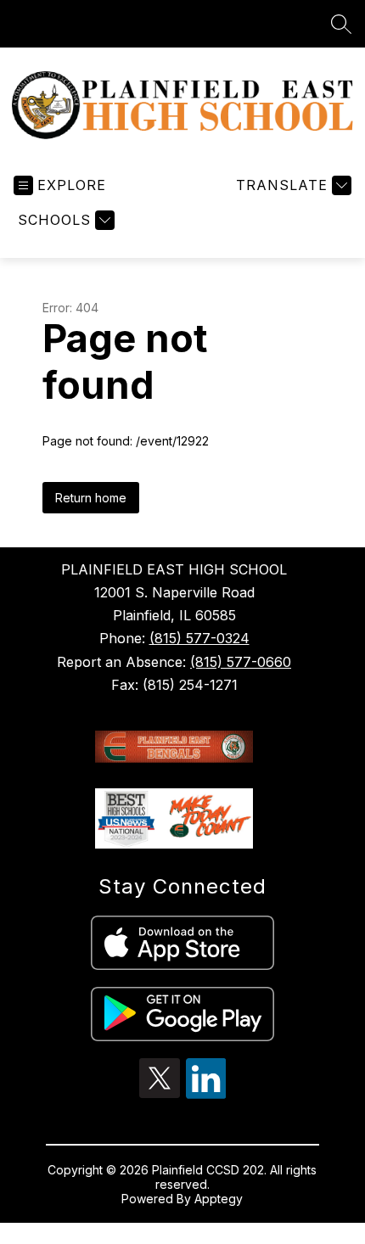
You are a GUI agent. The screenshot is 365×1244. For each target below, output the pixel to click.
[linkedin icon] (206, 1093)
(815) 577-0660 (240, 661)
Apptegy (218, 1198)
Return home (90, 497)
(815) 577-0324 (199, 638)
